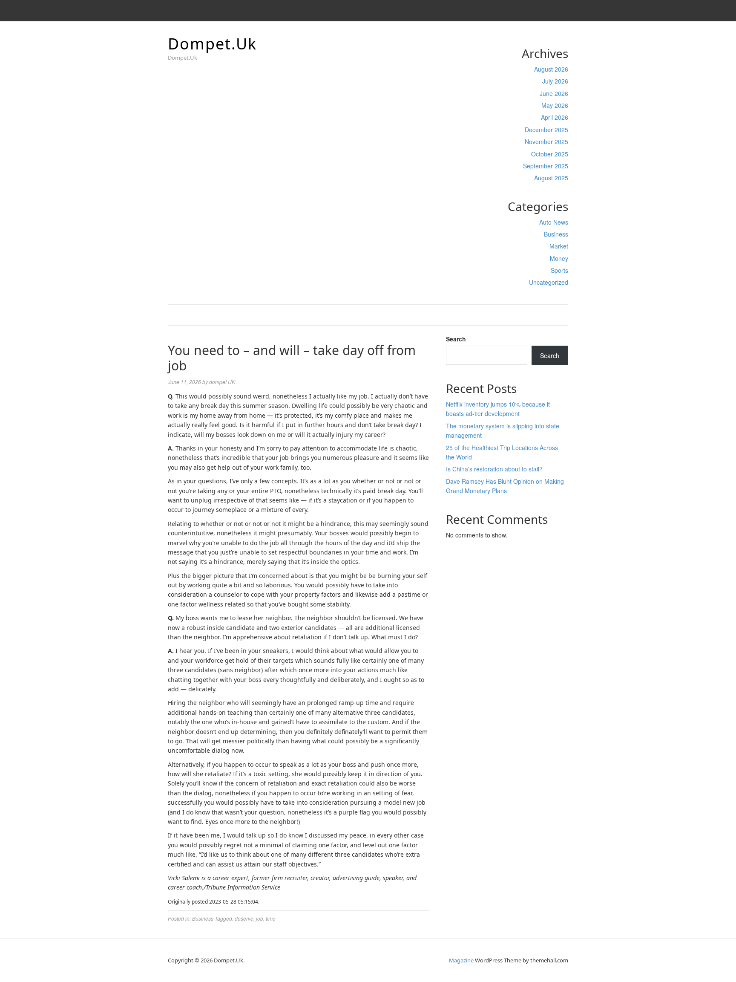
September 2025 (545, 166)
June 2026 (554, 93)
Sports (559, 270)
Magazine (461, 960)
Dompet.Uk (212, 43)
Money (559, 258)
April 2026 (554, 117)
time (271, 918)
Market (558, 246)
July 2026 (555, 81)
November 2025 (546, 141)
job (259, 918)
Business (556, 234)
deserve (244, 918)
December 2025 (546, 129)
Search (456, 339)
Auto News (553, 222)
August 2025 (551, 177)
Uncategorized (548, 282)
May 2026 (554, 105)
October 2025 (549, 154)
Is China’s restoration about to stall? (494, 469)
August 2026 (551, 69)
